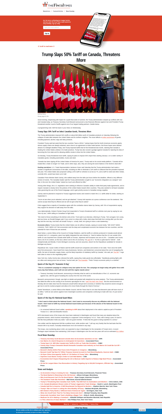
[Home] (58, 4)
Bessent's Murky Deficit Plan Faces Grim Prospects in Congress (63, 350)
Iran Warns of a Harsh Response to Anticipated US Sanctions (62, 341)
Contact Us (75, 404)
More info (46, 412)
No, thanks (142, 410)
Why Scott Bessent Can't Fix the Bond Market (56, 377)
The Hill (116, 252)
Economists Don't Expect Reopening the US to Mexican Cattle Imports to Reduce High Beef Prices (75, 359)
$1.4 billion (120, 331)
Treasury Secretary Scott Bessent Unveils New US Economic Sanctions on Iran (68, 339)
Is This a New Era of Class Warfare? (53, 400)
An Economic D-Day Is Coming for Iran (54, 373)
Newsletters (46, 11)
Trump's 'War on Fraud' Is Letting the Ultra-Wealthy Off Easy (62, 388)
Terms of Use (94, 404)
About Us (66, 404)
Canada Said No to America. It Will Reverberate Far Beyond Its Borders (65, 386)
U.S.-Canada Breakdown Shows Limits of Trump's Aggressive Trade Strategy (68, 384)
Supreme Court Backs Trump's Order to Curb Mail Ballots (61, 356)
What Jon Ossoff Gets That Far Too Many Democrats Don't (61, 393)
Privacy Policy (84, 404)
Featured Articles (58, 11)
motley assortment (108, 137)
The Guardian (82, 260)
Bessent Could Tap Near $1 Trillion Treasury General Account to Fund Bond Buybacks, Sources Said (76, 352)
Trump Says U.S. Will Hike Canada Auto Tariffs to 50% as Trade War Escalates (68, 343)
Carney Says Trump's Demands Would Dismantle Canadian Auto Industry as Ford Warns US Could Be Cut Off (79, 345)
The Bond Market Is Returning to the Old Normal (57, 375)
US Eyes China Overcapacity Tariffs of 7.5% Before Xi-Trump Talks (64, 354)
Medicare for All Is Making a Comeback (54, 397)
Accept (134, 410)
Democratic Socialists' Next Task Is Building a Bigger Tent (61, 395)
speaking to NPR (71, 309)
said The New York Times (94, 281)
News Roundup (70, 11)
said (88, 240)
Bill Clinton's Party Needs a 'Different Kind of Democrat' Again (62, 391)
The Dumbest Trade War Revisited (52, 379)
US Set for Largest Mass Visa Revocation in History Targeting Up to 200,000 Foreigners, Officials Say (76, 363)
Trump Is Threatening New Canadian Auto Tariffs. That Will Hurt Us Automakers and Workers (73, 382)
